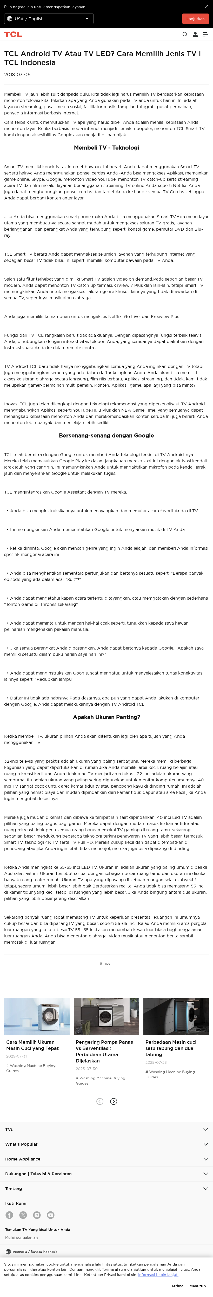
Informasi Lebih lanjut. (158, 1274)
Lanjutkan (196, 18)
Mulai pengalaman (21, 1237)
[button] (113, 1101)
